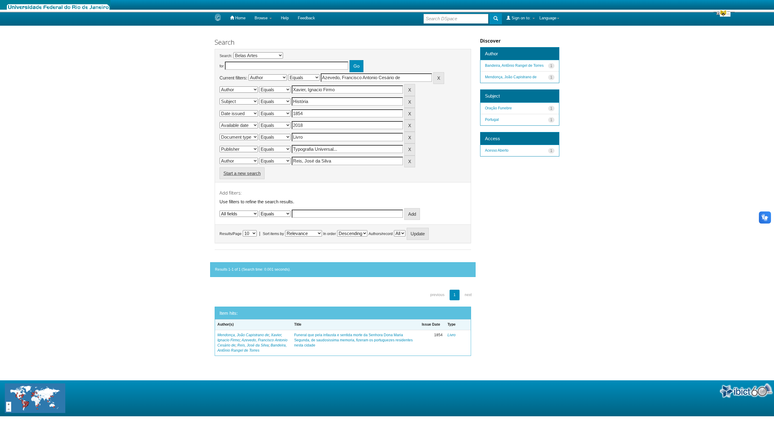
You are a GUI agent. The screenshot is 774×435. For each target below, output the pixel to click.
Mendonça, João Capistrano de (243, 335)
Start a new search (242, 173)
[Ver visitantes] (35, 398)
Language (547, 18)
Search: (226, 56)
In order (329, 234)
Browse (262, 18)
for (222, 66)
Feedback (306, 18)
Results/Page (231, 234)
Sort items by (273, 234)
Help (285, 18)
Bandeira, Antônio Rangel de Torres (514, 65)
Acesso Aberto (497, 150)
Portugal (492, 120)
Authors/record (381, 234)
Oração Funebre (498, 108)
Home (240, 18)
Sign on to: (521, 18)
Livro (451, 335)
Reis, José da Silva (253, 345)
